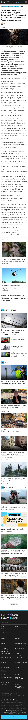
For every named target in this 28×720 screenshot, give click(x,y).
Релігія (17, 660)
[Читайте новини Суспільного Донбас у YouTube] (7, 699)
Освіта (16, 641)
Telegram (4, 298)
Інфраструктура (19, 648)
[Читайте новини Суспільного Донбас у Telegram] (13, 699)
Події (2, 636)
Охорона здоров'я (20, 646)
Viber (10, 298)
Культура (17, 638)
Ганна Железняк (8, 24)
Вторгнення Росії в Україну (7, 6)
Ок (14, 716)
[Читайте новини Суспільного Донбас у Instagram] (5, 699)
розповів (10, 81)
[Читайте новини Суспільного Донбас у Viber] (10, 699)
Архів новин (18, 674)
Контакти (4, 674)
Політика (3, 660)
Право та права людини (5, 654)
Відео (2, 628)
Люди (16, 626)
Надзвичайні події (20, 643)
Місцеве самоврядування (20, 654)
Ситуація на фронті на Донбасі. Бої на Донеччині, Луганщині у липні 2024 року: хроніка (13, 261)
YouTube (23, 298)
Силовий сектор (6, 657)
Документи (18, 681)
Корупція (17, 636)
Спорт (2, 665)
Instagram (6, 301)
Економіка (4, 641)
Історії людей (19, 657)
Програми (4, 685)
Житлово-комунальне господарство (5, 650)
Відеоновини (5, 667)
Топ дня (17, 667)
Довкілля (3, 646)
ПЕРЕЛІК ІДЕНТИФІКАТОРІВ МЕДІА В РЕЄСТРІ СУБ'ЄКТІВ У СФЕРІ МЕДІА (19, 687)
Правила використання (19, 678)
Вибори (3, 643)
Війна (21, 6)
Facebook (16, 298)
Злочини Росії (5, 662)
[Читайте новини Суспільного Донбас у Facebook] (2, 699)
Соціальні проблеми (21, 662)
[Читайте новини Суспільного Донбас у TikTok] (16, 699)
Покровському (9, 51)
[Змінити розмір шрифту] (26, 27)
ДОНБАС (16, 6)
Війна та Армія (19, 665)
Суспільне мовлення (7, 677)
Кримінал (3, 638)
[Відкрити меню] (26, 2)
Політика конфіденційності (6, 681)
